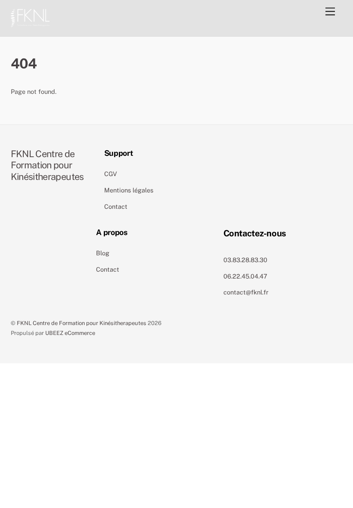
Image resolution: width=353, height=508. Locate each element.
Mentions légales (128, 190)
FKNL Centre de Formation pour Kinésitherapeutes (81, 323)
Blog (102, 253)
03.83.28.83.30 (245, 259)
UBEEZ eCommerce (70, 333)
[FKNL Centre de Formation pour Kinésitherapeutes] (30, 17)
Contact (115, 206)
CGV (110, 173)
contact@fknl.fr (246, 292)
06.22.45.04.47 (245, 276)
